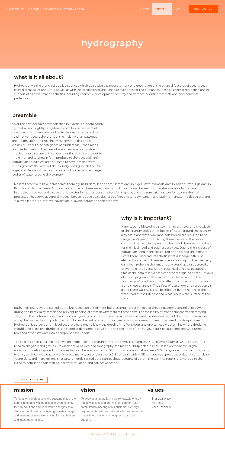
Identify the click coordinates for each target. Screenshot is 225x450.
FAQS (178, 9)
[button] (203, 9)
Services (160, 9)
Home (144, 9)
